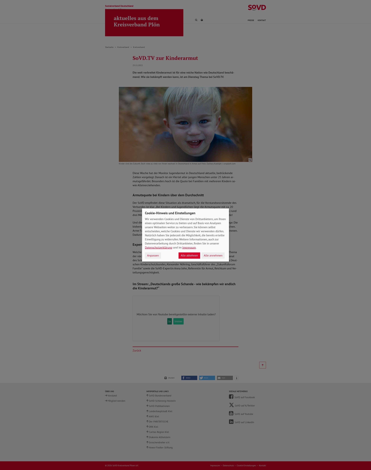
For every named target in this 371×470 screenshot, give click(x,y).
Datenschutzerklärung (158, 247)
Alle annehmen (213, 255)
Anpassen (153, 255)
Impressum (189, 247)
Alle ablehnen (189, 255)
